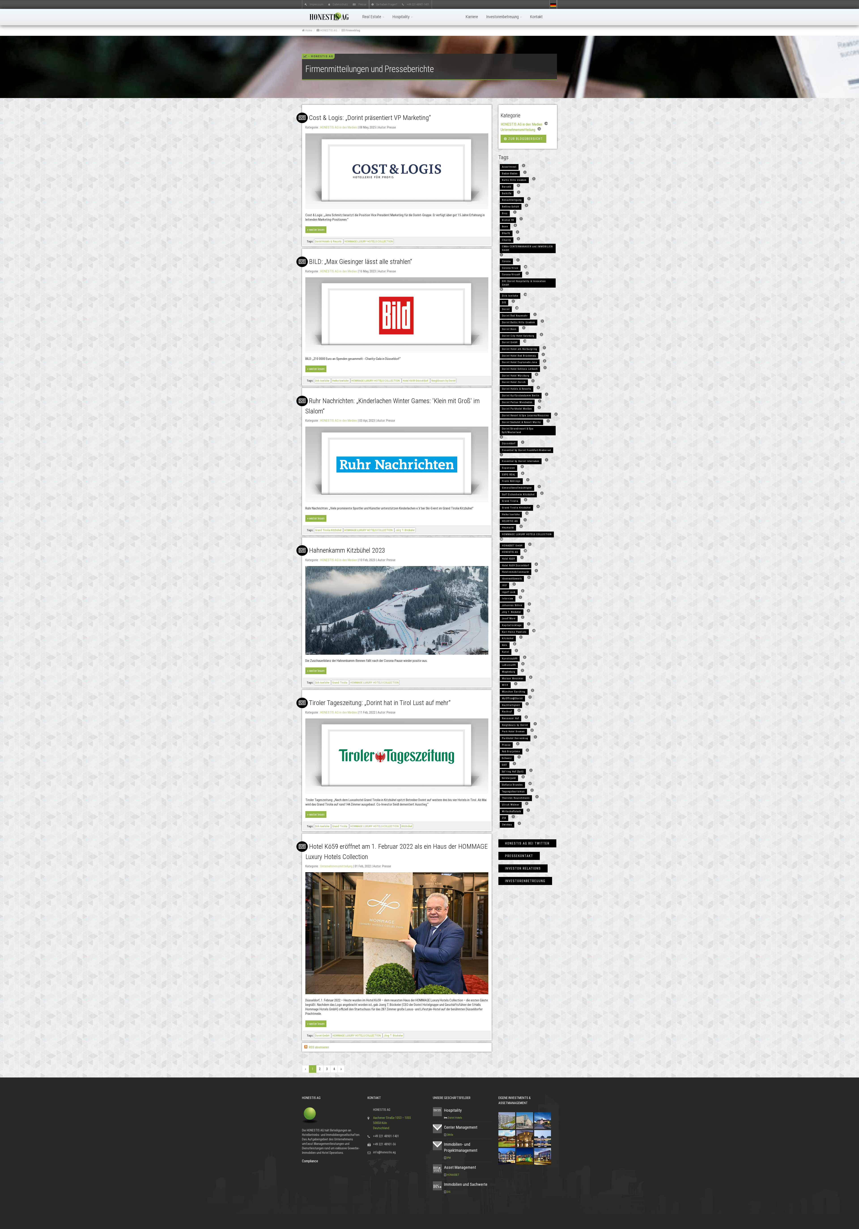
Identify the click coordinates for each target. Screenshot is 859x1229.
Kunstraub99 (509, 658)
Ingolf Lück (508, 592)
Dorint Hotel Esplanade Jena (519, 362)
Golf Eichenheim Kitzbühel (518, 494)
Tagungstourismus (513, 791)
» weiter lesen (316, 229)
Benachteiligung (512, 200)
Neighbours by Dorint (443, 380)
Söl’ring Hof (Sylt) (513, 771)
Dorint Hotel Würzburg (515, 375)
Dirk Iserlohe (322, 380)
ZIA (504, 817)
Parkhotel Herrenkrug (515, 738)
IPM (449, 1157)
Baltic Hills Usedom (514, 180)
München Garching (513, 691)
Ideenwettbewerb (512, 578)
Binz (505, 213)
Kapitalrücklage (511, 625)
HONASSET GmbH (512, 545)
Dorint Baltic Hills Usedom (518, 322)
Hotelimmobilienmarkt (515, 572)
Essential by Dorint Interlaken (520, 461)
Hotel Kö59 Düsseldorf (416, 380)
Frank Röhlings (511, 481)
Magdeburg (508, 671)
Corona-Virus (510, 268)
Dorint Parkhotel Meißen (517, 408)
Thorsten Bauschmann (516, 798)
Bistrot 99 (508, 220)
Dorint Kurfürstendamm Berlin (520, 395)
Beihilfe (506, 193)
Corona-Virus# (511, 274)
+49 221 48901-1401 (418, 4)
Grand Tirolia (340, 682)
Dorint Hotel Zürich (514, 382)
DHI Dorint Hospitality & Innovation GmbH (524, 283)
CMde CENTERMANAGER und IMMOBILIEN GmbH (527, 248)
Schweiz (507, 758)
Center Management (460, 1127)
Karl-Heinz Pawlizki (514, 632)
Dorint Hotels (455, 1117)
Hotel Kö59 (508, 558)
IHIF (504, 585)
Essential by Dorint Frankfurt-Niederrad (526, 450)
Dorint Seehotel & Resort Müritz (521, 422)
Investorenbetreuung (503, 16)
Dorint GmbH (322, 1035)
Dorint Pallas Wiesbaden (517, 402)
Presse (362, 4)
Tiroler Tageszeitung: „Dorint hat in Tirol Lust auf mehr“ (380, 703)
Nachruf (507, 711)
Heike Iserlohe (340, 380)
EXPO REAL (508, 474)
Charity (506, 240)
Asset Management (460, 1167)
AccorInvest (509, 166)
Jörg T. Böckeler (405, 530)
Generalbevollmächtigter (517, 487)
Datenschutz (340, 4)
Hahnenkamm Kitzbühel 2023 (347, 550)
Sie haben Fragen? (386, 4)
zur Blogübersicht (525, 139)
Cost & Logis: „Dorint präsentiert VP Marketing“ (370, 118)
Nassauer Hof (510, 718)
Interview (507, 598)
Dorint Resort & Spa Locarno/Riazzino (525, 415)
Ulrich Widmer (510, 804)
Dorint (506, 309)
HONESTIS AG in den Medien (338, 127)
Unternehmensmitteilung (336, 866)
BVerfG (506, 233)
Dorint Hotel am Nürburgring (519, 349)
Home (308, 30)
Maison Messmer (512, 678)
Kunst (505, 651)
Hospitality (401, 16)
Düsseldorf (508, 443)
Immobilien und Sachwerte (465, 1184)
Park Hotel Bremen (513, 731)
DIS (504, 302)
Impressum (316, 4)
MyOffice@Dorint (512, 698)
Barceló (506, 186)
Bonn (505, 226)
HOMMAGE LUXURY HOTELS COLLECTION (368, 241)
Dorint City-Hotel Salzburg (518, 335)
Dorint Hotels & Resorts (328, 241)
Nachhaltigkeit (511, 705)
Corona (506, 261)
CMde (450, 1134)
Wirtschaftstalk (511, 811)
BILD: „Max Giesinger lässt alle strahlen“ (360, 261)
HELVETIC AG (510, 521)
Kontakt (536, 16)
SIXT (504, 764)
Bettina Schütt (510, 206)
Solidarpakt (509, 778)
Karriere (472, 16)
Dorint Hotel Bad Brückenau (519, 355)
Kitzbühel (407, 826)
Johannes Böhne (512, 605)
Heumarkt (508, 527)
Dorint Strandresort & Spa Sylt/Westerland (518, 430)
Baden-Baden (510, 173)
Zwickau (507, 824)
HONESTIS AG (328, 30)
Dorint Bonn (509, 329)
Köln (504, 645)
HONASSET (453, 1174)
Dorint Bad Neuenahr (515, 315)
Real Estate (372, 16)
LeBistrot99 (509, 665)
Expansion (508, 467)
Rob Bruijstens (511, 751)
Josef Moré (508, 618)
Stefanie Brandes (512, 784)
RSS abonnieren (318, 1047)
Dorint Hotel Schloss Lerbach (520, 369)
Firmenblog (352, 30)
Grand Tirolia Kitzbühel (328, 530)
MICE (505, 685)
